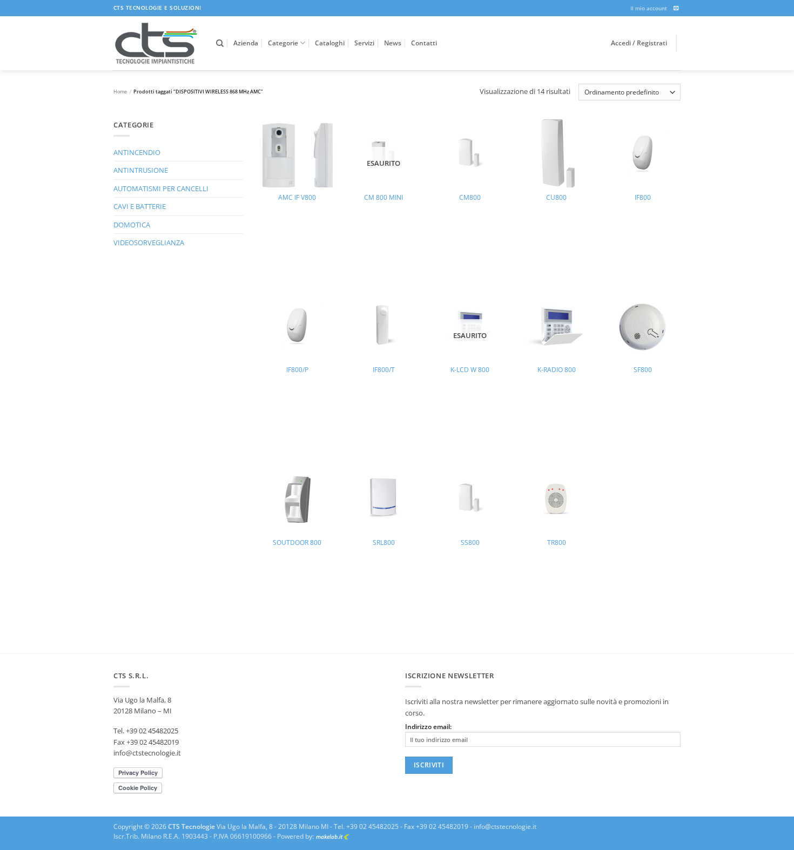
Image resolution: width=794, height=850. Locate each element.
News (392, 43)
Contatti (424, 43)
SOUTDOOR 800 (297, 543)
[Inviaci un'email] (676, 8)
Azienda (245, 43)
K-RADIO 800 (556, 370)
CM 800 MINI (383, 197)
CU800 (556, 197)
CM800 (470, 197)
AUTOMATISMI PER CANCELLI (160, 188)
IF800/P (297, 370)
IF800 (643, 197)
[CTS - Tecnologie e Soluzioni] (156, 43)
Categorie (283, 43)
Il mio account (648, 8)
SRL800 (384, 543)
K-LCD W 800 (469, 370)
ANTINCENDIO (136, 152)
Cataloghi (330, 43)
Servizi (364, 43)
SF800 (643, 370)
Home (120, 91)
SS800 (470, 543)
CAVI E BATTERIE (139, 206)
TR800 (556, 543)
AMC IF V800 (297, 197)
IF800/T (384, 370)
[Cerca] (220, 43)
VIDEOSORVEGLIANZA (148, 242)
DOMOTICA (131, 225)
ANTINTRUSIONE (140, 170)
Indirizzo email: (428, 727)
